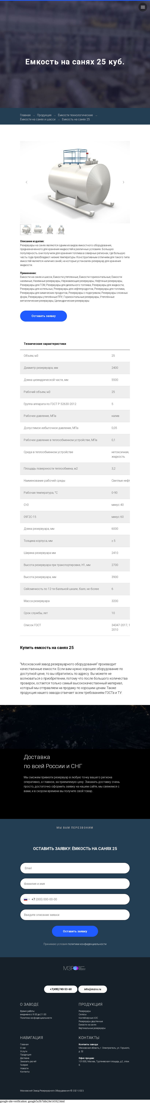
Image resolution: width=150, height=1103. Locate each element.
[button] (43, 759)
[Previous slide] (26, 626)
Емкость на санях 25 (76, 563)
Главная (25, 558)
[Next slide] (123, 626)
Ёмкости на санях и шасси (37, 563)
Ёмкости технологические (75, 558)
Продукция (44, 558)
